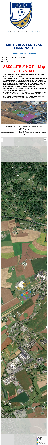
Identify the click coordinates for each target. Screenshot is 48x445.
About (7, 31)
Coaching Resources (33, 31)
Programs (23, 31)
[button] (28, 290)
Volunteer (15, 31)
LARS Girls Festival (10, 34)
